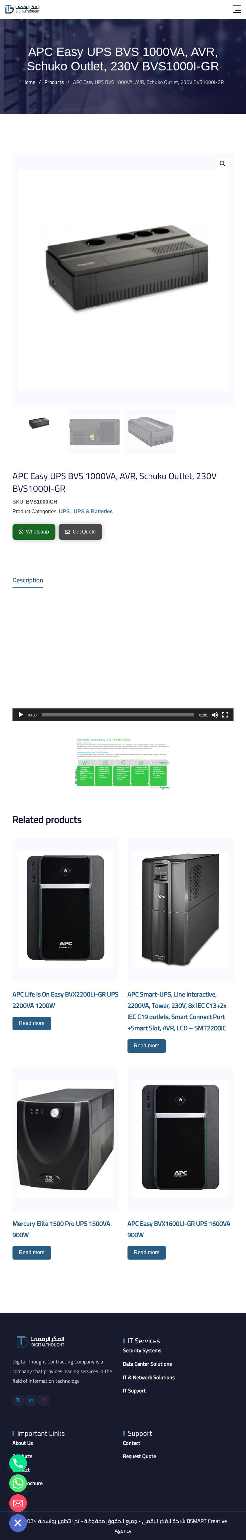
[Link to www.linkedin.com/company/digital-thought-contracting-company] (31, 1400)
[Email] (18, 1503)
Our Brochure (27, 1483)
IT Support (134, 1391)
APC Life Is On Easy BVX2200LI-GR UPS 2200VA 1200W (65, 999)
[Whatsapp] (18, 1483)
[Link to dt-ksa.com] (22, 9)
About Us (22, 1443)
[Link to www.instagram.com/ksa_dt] (43, 1400)
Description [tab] (27, 580)
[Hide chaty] (18, 1523)
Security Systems (142, 1350)
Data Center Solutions (147, 1364)
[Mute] (215, 715)
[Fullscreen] (225, 715)
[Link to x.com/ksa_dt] (18, 1400)
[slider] (118, 714)
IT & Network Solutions (149, 1377)
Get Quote (84, 531)
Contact (131, 1443)
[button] (222, 163)
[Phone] (18, 1463)
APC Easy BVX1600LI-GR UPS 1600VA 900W (178, 1229)
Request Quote (139, 1456)
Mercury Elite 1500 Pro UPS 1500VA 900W (61, 1229)
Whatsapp (37, 531)
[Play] (21, 715)
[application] (123, 659)
